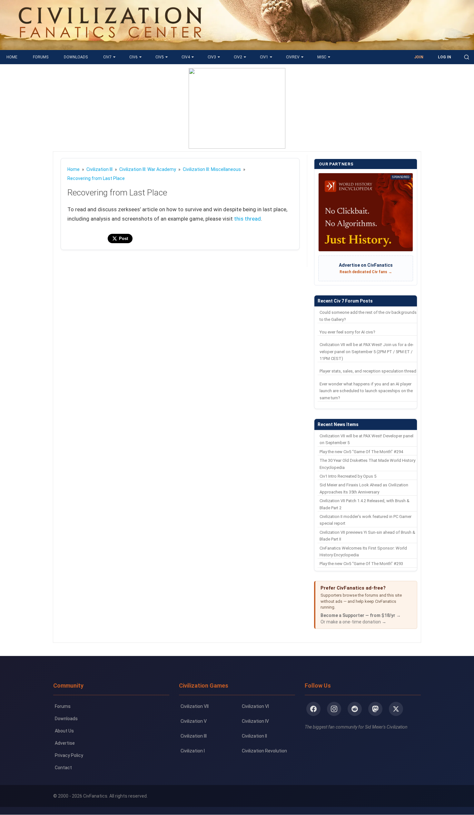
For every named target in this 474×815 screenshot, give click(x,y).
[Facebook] (313, 709)
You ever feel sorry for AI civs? (347, 332)
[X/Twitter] (396, 709)
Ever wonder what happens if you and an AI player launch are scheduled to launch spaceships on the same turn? (366, 391)
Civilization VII (195, 706)
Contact (63, 767)
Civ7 (107, 57)
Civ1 (264, 57)
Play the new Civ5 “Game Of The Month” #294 (361, 451)
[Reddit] (355, 709)
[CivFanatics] (110, 45)
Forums (40, 57)
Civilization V (194, 721)
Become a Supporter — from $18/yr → (361, 615)
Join (418, 57)
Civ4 (186, 57)
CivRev (293, 57)
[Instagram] (334, 709)
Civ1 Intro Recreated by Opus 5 (348, 476)
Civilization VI (255, 706)
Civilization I (193, 750)
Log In (444, 57)
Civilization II (254, 736)
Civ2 (238, 57)
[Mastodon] (375, 709)
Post (123, 238)
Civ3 (212, 57)
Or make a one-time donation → (353, 622)
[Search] (466, 57)
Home (11, 57)
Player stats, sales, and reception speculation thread (368, 371)
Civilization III (194, 736)
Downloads (76, 57)
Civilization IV (255, 721)
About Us (64, 730)
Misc (321, 57)
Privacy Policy (69, 755)
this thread (247, 218)
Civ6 (133, 57)
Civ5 (159, 57)
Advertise (65, 743)
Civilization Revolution (264, 750)
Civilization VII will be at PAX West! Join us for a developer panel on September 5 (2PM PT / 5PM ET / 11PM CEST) (367, 351)
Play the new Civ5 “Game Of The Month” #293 (361, 563)
